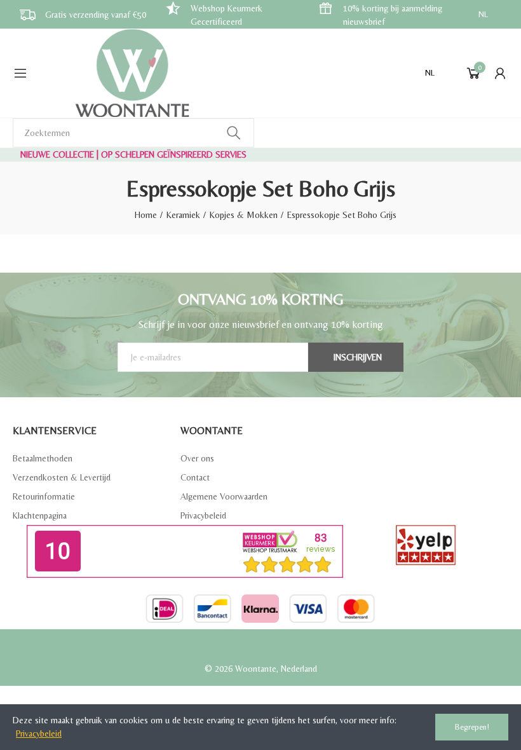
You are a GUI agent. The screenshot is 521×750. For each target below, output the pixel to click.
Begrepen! (472, 727)
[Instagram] (294, 638)
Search (233, 132)
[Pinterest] (271, 638)
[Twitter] (249, 638)
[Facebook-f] (227, 638)
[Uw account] (500, 73)
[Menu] (20, 73)
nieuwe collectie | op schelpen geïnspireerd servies (133, 154)
